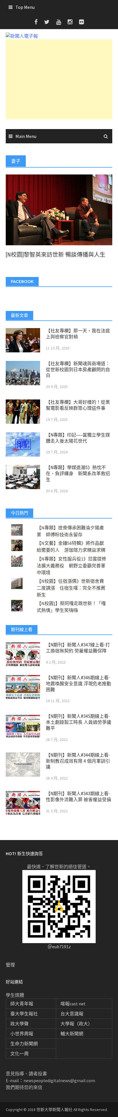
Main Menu (25, 136)
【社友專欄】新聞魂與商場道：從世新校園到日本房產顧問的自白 (78, 369)
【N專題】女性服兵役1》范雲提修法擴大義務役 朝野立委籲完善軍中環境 (71, 565)
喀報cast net (73, 1003)
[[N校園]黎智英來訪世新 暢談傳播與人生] (59, 209)
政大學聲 (19, 1023)
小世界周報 (21, 1033)
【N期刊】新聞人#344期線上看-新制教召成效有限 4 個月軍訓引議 (78, 761)
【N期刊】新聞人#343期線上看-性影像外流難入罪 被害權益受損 (78, 796)
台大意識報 (71, 1013)
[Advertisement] (59, 79)
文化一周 (19, 1053)
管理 (10, 965)
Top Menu (25, 7)
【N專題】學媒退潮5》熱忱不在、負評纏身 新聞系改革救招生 (78, 473)
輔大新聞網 (71, 1033)
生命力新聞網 (24, 1043)
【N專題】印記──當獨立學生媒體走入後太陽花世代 (78, 438)
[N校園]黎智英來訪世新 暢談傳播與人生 (55, 254)
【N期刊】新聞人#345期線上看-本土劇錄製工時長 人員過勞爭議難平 (78, 722)
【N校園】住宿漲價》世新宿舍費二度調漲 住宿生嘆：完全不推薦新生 (71, 588)
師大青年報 (21, 1003)
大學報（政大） (76, 1023)
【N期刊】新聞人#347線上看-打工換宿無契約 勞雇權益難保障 (78, 648)
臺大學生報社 (24, 1013)
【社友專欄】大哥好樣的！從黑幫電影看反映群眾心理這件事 (78, 405)
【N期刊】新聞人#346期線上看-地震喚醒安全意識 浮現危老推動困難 (78, 683)
